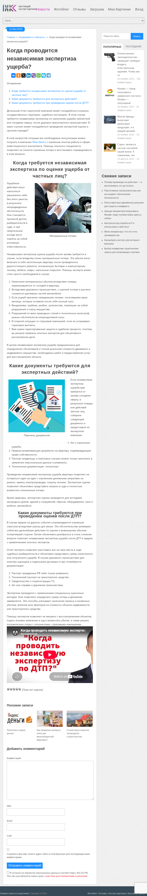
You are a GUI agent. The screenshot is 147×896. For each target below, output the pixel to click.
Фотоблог (61, 9)
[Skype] (43, 75)
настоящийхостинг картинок (27, 7)
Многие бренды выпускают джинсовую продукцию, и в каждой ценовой (126, 123)
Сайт (9, 836)
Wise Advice (39, 142)
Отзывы (79, 9)
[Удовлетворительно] (14, 689)
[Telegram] (48, 75)
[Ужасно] (8, 689)
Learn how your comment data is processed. (66, 876)
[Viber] (33, 75)
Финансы (40, 37)
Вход (139, 9)
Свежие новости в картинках (14, 893)
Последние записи (133, 47)
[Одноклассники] (18, 75)
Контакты (132, 893)
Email (9, 821)
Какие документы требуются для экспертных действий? (44, 98)
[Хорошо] (16, 689)
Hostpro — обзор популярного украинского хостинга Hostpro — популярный (129, 95)
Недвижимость (26, 37)
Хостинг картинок (117, 893)
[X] (23, 75)
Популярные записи (112, 47)
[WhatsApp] (38, 75)
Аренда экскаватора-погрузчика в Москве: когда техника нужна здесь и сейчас (122, 215)
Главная (11, 37)
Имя (9, 806)
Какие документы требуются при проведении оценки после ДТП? (50, 102)
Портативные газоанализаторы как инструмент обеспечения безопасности (122, 194)
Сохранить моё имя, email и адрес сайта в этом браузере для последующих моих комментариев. (48, 856)
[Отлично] (19, 689)
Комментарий (14, 758)
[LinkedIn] (28, 75)
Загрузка (97, 9)
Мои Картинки (120, 9)
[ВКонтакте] (13, 75)
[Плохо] (11, 689)
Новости (43, 9)
